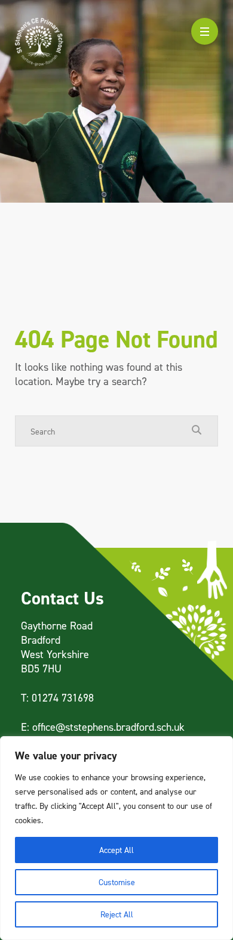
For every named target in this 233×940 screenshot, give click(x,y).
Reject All (116, 914)
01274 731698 (63, 697)
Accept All (116, 850)
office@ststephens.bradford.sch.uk (108, 727)
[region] (116, 838)
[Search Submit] (197, 430)
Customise (117, 882)
